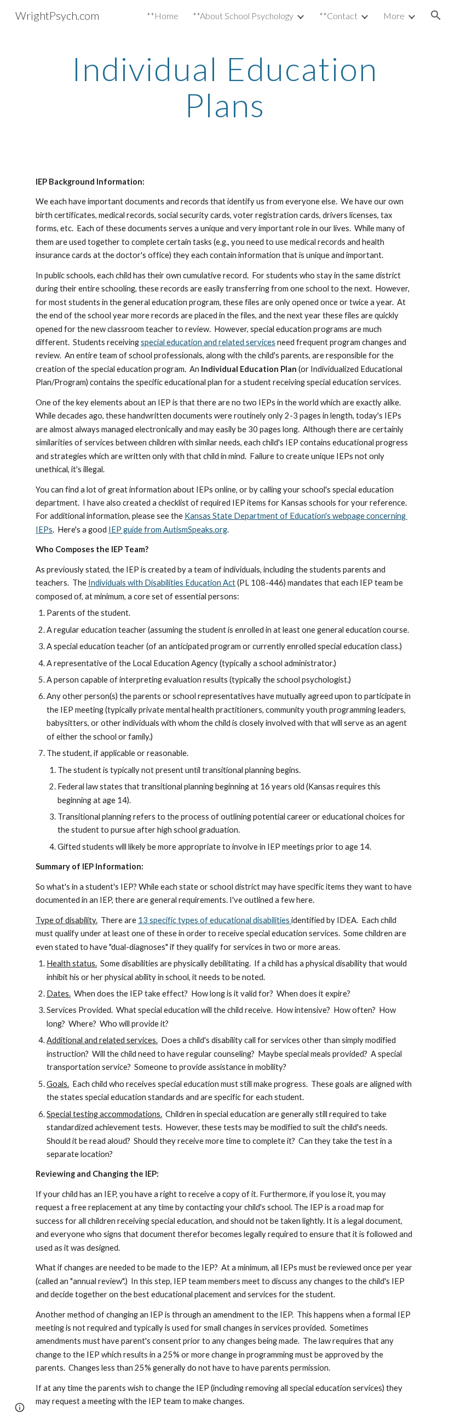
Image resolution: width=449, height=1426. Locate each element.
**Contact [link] (338, 15)
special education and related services (208, 342)
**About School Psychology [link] (243, 15)
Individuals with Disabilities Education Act (161, 582)
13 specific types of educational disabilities (214, 920)
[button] (436, 15)
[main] (224, 86)
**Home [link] (163, 15)
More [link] (394, 15)
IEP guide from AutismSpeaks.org (167, 529)
